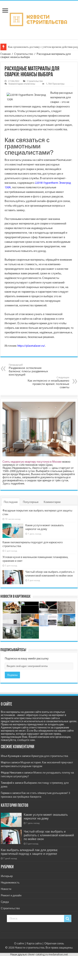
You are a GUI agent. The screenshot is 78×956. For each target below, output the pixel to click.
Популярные (30, 502)
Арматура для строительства (49, 756)
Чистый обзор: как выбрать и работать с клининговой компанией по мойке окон (49, 835)
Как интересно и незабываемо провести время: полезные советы (48, 382)
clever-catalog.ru (38, 954)
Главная (5, 53)
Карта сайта (34, 943)
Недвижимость (10, 882)
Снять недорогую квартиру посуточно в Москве (32, 461)
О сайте (19, 943)
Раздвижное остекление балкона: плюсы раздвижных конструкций (28, 369)
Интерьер (7, 876)
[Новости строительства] (39, 19)
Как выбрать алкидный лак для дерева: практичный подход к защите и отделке (29, 852)
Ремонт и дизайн (11, 895)
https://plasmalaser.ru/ (31, 345)
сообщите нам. (26, 740)
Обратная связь (54, 943)
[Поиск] (67, 918)
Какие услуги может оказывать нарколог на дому (46, 816)
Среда (5, 901)
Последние (11, 502)
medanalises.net (58, 954)
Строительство (23, 53)
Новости (6, 889)
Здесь (6, 483)
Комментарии (52, 502)
